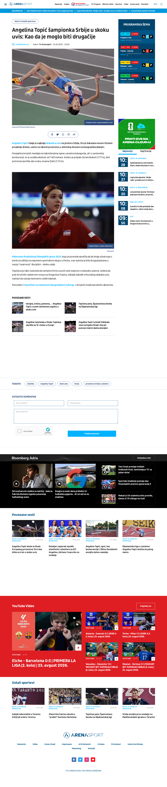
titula (76, 384)
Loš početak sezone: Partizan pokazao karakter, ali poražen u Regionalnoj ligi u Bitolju (142, 193)
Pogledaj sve (144, 458)
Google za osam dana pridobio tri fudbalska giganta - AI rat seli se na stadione (72, 494)
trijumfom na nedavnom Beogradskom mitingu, (49, 285)
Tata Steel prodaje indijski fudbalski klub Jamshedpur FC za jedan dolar (135, 469)
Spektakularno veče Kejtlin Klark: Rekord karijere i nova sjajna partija (31, 11)
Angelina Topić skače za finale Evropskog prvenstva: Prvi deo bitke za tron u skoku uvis (27, 549)
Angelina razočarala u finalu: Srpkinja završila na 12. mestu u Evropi (43, 324)
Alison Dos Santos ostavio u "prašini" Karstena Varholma (62, 716)
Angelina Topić (20, 143)
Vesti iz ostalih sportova (25, 21)
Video (126, 4)
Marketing (76, 748)
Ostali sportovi (23, 683)
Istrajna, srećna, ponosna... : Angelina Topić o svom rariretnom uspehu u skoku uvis (43, 306)
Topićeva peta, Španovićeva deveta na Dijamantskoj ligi (95, 305)
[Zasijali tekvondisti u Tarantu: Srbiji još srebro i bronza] (28, 699)
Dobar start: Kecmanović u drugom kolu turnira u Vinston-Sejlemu (141, 222)
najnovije (21, 744)
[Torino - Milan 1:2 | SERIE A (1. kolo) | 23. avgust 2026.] (138, 621)
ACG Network (85, 744)
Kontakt (91, 748)
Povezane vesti (21, 297)
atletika (30, 384)
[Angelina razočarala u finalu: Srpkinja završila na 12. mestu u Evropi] (17, 326)
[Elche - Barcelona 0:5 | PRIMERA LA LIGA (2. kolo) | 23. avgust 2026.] (46, 631)
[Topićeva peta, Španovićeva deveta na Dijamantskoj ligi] (70, 308)
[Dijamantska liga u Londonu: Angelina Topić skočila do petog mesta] (138, 531)
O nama (101, 744)
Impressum (67, 744)
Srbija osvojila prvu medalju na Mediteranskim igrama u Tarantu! (138, 716)
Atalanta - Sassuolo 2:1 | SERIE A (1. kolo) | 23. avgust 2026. (101, 635)
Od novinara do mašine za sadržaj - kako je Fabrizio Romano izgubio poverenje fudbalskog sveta (32, 494)
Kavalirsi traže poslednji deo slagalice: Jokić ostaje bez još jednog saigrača (142, 208)
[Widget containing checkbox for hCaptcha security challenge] (34, 431)
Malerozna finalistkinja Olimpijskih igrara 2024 (36, 256)
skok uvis (64, 384)
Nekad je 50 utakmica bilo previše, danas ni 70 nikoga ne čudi (135, 497)
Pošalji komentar (92, 433)
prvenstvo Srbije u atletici (97, 384)
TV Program (95, 4)
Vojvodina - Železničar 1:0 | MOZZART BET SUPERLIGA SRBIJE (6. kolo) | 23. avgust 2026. (102, 667)
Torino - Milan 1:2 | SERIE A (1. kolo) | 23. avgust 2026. (136, 635)
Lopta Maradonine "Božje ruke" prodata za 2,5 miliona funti (90, 11)
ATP (132, 217)
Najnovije (58, 4)
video (35, 744)
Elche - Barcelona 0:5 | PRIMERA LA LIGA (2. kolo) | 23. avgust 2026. (43, 663)
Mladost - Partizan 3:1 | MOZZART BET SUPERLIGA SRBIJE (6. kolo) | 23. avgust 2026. (138, 667)
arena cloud (50, 744)
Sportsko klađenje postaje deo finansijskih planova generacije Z (134, 482)
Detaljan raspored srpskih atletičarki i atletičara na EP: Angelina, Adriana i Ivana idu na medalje (64, 551)
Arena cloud (134, 4)
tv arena (71, 771)
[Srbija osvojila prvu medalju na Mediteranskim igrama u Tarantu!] (138, 699)
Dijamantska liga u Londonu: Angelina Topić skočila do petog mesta (137, 549)
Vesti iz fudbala (138, 173)
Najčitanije (145, 151)
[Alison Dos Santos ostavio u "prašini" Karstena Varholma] (65, 699)
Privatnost (116, 744)
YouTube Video (23, 606)
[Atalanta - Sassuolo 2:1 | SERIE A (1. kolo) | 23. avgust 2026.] (102, 621)
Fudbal (66, 4)
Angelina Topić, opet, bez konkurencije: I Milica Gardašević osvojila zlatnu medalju (101, 549)
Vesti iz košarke (138, 158)
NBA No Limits (107, 4)
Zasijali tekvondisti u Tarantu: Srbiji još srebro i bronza (26, 716)
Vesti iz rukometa (139, 187)
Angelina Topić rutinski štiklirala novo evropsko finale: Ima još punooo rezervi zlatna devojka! (94, 325)
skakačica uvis (53, 143)
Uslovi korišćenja (135, 744)
